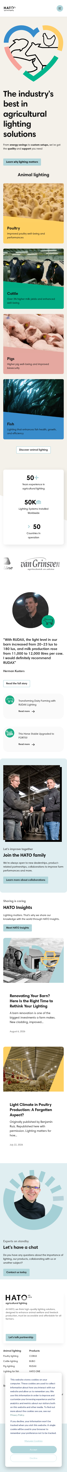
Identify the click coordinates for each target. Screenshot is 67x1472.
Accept (33, 1449)
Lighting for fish (11, 1371)
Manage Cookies (34, 1440)
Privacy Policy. (17, 1415)
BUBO (32, 1361)
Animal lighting (12, 1351)
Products (34, 1351)
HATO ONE (34, 1371)
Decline (33, 1458)
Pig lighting (9, 1366)
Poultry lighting (10, 1356)
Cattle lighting (10, 1361)
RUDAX (32, 1366)
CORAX (33, 1356)
